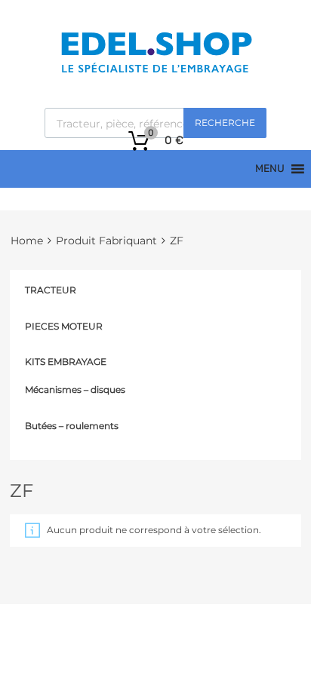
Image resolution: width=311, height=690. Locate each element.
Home (27, 240)
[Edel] (156, 71)
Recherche (225, 122)
